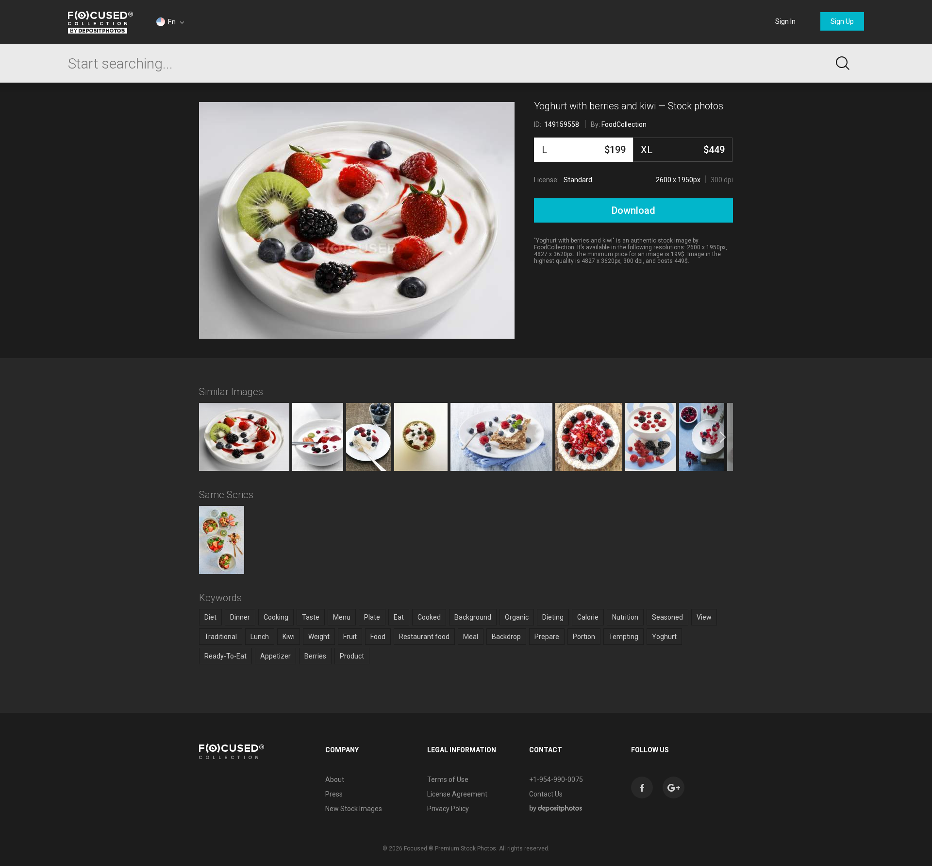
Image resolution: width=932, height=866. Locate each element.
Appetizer (275, 656)
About (334, 779)
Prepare (546, 637)
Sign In (785, 21)
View (704, 617)
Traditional (220, 637)
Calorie (588, 617)
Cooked (429, 617)
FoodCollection (624, 124)
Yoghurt (664, 637)
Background (472, 617)
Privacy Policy (448, 809)
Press (334, 794)
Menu (341, 617)
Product (352, 656)
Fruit (350, 637)
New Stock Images (353, 809)
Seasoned (667, 617)
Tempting (623, 637)
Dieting (553, 617)
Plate (372, 617)
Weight (319, 637)
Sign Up (842, 21)
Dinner (240, 617)
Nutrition (625, 617)
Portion (584, 637)
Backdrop (506, 637)
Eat (399, 617)
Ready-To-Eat (225, 656)
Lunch (259, 637)
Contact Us (546, 794)
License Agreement (457, 794)
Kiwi (289, 637)
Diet (210, 617)
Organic (517, 617)
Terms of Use (447, 779)
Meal (470, 637)
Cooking (276, 617)
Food (377, 637)
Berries (315, 656)
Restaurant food (424, 637)
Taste (310, 617)
